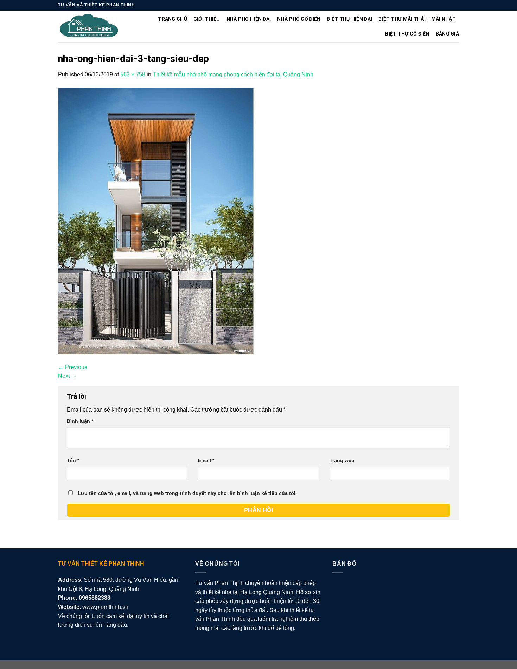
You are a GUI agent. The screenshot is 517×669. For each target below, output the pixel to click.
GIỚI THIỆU (206, 19)
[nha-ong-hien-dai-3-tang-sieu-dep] (157, 220)
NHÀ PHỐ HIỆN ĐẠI (248, 19)
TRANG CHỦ (172, 19)
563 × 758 (132, 74)
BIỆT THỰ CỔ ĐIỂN (407, 34)
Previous (72, 367)
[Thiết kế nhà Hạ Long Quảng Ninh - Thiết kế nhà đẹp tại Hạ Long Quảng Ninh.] (89, 26)
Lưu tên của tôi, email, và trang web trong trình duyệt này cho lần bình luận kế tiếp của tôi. (187, 493)
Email (206, 460)
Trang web (342, 460)
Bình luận (80, 421)
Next (67, 376)
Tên (73, 460)
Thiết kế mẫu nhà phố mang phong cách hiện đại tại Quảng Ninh (233, 74)
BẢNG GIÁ (447, 34)
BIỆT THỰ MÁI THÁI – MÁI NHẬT (417, 19)
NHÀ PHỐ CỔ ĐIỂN (298, 19)
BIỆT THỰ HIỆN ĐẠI (349, 19)
